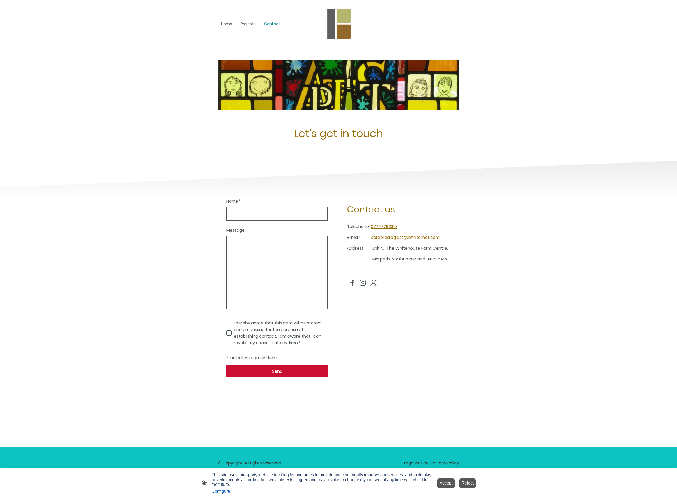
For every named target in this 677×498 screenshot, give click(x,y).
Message (235, 230)
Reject (467, 483)
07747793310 (384, 227)
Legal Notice (416, 463)
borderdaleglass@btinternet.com (405, 237)
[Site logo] (338, 24)
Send (277, 371)
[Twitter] (373, 283)
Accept (446, 483)
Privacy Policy (445, 463)
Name (233, 201)
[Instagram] (363, 283)
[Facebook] (352, 283)
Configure (221, 491)
